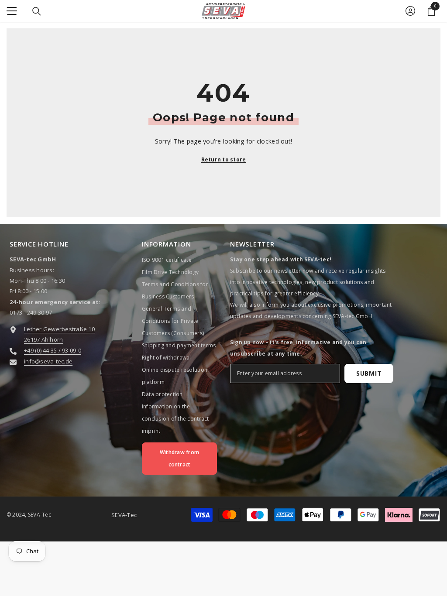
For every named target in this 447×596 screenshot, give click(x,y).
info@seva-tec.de (48, 361)
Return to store (223, 159)
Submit (369, 373)
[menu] (12, 11)
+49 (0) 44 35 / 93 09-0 (52, 350)
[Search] (36, 11)
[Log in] (410, 11)
